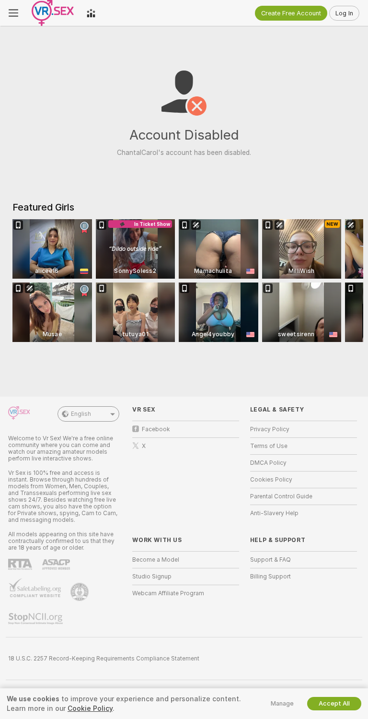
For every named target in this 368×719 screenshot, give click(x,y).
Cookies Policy (271, 479)
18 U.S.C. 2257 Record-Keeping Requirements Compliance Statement (103, 658)
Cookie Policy (90, 708)
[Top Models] (91, 13)
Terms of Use (269, 446)
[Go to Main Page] (52, 13)
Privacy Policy (269, 429)
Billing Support (270, 576)
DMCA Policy (268, 463)
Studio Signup (152, 576)
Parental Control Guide (281, 496)
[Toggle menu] (13, 13)
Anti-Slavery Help (274, 513)
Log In (344, 13)
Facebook (156, 429)
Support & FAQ (270, 559)
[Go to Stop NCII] (36, 619)
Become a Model (155, 559)
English (81, 414)
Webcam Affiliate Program (168, 593)
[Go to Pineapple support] (80, 592)
